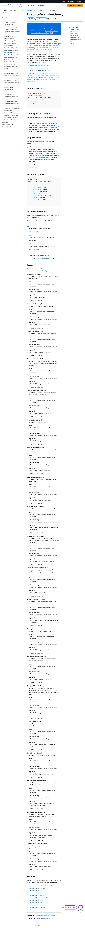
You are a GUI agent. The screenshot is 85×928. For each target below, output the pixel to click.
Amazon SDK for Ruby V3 (37, 907)
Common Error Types (42, 271)
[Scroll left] (26, 5)
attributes (38, 195)
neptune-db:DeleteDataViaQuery (39, 70)
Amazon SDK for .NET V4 (37, 888)
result (34, 191)
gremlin (35, 103)
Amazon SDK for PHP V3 (36, 902)
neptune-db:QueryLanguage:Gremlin (47, 74)
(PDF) (51, 33)
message (37, 199)
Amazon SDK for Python (36, 905)
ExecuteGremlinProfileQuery (45, 918)
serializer (30, 121)
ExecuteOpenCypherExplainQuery (44, 915)
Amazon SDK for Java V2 (36, 895)
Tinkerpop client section (41, 157)
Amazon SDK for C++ (35, 890)
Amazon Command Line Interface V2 (40, 886)
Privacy (36, 925)
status (34, 193)
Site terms (41, 925)
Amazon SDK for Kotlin (36, 900)
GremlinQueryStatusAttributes (41, 258)
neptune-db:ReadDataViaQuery (39, 65)
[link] (52, 10)
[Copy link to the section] (26, 88)
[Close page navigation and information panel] (82, 24)
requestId (35, 189)
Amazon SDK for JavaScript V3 (38, 898)
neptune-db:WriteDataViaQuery (39, 68)
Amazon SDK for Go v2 (36, 893)
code (36, 197)
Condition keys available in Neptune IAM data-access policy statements (43, 79)
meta (33, 187)
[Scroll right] (45, 5)
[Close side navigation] (22, 10)
